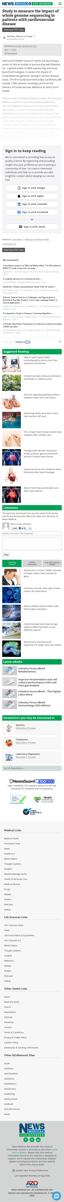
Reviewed (12, 53)
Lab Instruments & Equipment (19, 935)
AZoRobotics (10, 1083)
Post (6, 554)
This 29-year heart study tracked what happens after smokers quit (43, 433)
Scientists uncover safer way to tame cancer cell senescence (42, 590)
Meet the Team (11, 1001)
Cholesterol (22, 739)
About (7, 996)
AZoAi (7, 1114)
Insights (8, 869)
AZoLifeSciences (12, 1109)
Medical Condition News (37, 239)
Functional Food (12, 843)
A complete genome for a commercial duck (21, 279)
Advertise (9, 1022)
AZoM (7, 1063)
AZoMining (9, 1093)
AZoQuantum (10, 1099)
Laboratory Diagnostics (28, 754)
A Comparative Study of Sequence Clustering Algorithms (27, 313)
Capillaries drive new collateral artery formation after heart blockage (42, 471)
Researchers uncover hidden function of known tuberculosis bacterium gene (42, 573)
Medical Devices (12, 884)
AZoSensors (10, 1088)
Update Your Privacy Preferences (31, 1170)
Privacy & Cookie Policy (15, 1037)
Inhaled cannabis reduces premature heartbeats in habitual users (42, 377)
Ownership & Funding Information (21, 1047)
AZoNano (8, 1068)
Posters (7, 899)
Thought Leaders (12, 863)
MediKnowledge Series (15, 874)
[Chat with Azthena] (56, 1196)
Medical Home (11, 838)
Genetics (20, 725)
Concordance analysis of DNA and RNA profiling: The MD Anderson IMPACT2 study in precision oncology (32, 266)
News (7, 848)
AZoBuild (8, 1104)
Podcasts (8, 904)
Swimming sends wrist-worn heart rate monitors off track (41, 415)
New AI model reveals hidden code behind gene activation (41, 607)
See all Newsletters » (14, 768)
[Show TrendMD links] (60, 341)
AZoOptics (9, 1078)
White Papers (10, 858)
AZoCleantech (11, 1073)
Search (7, 1007)
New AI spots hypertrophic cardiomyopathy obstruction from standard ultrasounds (40, 360)
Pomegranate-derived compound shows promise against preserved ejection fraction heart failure (40, 453)
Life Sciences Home (13, 925)
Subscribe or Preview (26, 728)
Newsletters (10, 1012)
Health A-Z (9, 853)
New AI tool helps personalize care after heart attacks (41, 489)
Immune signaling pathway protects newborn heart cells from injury (42, 396)
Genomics (17, 239)
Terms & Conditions (14, 1032)
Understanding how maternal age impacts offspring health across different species (40, 627)
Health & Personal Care (15, 879)
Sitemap (8, 1017)
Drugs (7, 889)
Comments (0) (9, 244)
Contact (8, 1027)
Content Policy (11, 1042)
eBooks (7, 894)
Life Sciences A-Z (12, 940)
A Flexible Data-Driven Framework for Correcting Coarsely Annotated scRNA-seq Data (32, 325)
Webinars (9, 960)
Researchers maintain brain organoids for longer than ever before (42, 643)
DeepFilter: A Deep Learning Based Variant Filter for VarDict (28, 287)
